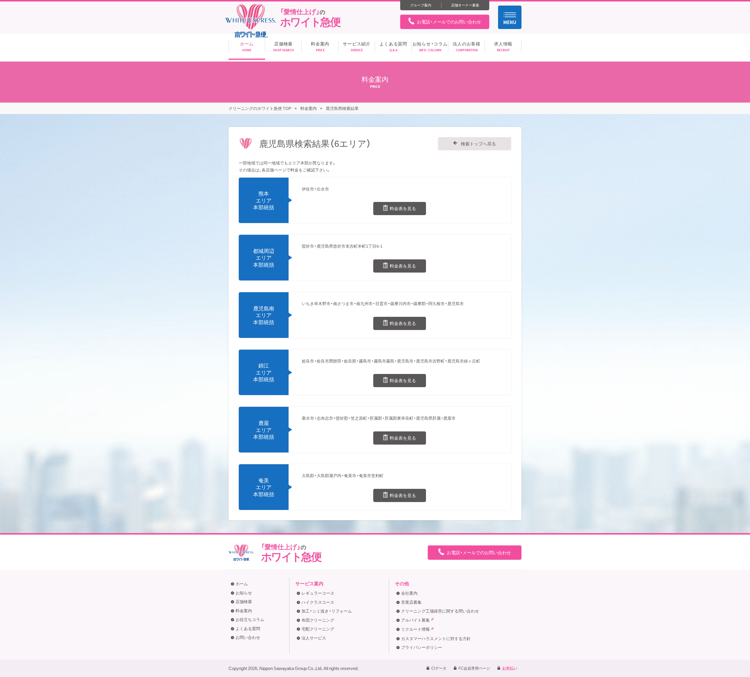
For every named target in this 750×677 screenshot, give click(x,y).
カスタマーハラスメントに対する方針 (436, 638)
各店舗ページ (274, 170)
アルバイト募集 (415, 620)
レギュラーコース (317, 593)
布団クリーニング (317, 620)
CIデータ (438, 668)
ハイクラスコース (317, 602)
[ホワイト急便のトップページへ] (251, 20)
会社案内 (409, 593)
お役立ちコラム (250, 619)
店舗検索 (244, 601)
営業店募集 (411, 602)
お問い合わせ (248, 637)
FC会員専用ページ (474, 668)
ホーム (242, 583)
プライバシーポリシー (421, 647)
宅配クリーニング (317, 629)
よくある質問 (248, 628)
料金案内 (244, 610)
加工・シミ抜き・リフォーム (326, 611)
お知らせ (244, 593)
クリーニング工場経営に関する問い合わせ (440, 611)
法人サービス (313, 638)
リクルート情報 (415, 629)
